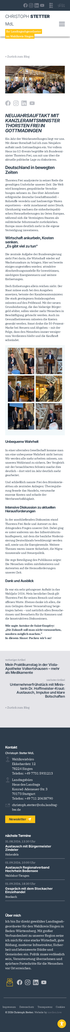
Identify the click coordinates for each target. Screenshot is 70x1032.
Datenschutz (26, 1007)
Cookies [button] (60, 1007)
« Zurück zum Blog (17, 56)
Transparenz (45, 1007)
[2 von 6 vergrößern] (57, 352)
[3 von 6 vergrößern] (29, 380)
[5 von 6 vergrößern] (29, 408)
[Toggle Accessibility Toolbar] (61, 1023)
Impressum (9, 1007)
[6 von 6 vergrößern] (57, 408)
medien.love (55, 1012)
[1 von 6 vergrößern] (29, 352)
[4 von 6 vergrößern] (57, 380)
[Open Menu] (62, 24)
